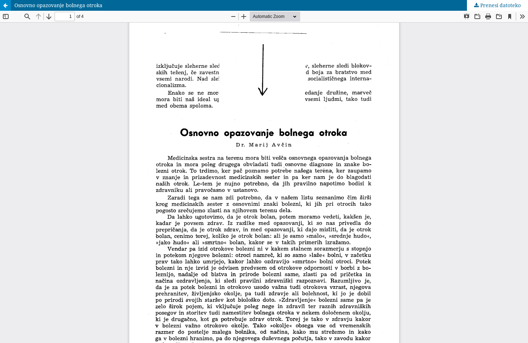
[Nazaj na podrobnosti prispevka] (5, 5)
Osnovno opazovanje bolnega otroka (58, 5)
